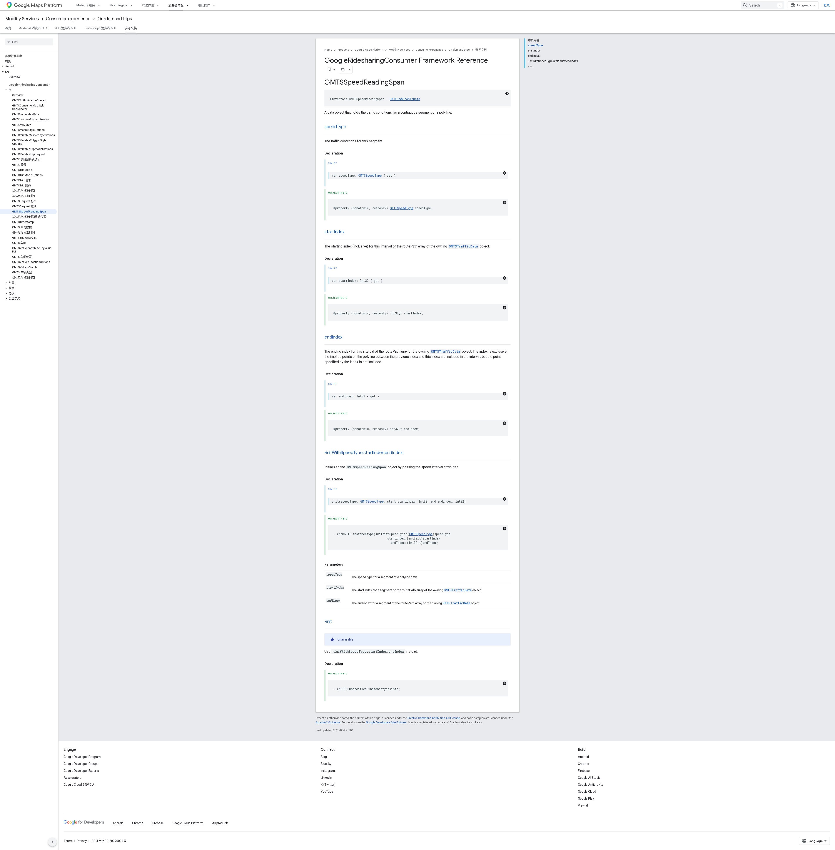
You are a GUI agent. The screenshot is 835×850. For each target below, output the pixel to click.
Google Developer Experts (81, 770)
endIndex (333, 337)
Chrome (583, 763)
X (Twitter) (328, 784)
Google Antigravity (590, 784)
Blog (324, 757)
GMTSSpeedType (370, 175)
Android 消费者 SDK (33, 28)
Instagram (328, 770)
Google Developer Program (82, 757)
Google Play (586, 798)
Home (328, 49)
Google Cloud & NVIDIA (79, 784)
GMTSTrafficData (463, 246)
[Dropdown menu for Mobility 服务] (100, 5)
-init (328, 621)
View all (583, 805)
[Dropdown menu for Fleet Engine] (132, 5)
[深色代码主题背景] (507, 93)
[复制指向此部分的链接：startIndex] (348, 232)
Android (583, 757)
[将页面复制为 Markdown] (343, 69)
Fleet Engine (118, 5)
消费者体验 (176, 5)
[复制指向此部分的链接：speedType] (350, 127)
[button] (28, 66)
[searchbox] (29, 41)
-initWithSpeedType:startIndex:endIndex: (364, 452)
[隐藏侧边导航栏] (52, 842)
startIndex (334, 232)
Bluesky (326, 763)
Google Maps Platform (369, 49)
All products (220, 823)
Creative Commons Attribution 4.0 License (433, 718)
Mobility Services (22, 19)
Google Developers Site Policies (386, 722)
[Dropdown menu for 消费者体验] (189, 5)
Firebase (584, 770)
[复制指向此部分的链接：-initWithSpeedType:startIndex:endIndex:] (408, 453)
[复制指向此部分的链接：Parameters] (347, 564)
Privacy (82, 841)
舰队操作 (204, 5)
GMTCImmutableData (405, 99)
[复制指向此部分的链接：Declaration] (347, 153)
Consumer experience (68, 19)
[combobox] (762, 5)
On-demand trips (114, 19)
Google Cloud (587, 791)
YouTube (327, 791)
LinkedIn (326, 777)
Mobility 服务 (85, 5)
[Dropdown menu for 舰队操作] (215, 5)
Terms (68, 841)
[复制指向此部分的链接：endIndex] (346, 337)
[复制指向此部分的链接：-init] (336, 621)
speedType (335, 126)
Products (343, 49)
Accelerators (72, 777)
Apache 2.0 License (328, 722)
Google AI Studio (589, 777)
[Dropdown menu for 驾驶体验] (159, 5)
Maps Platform (46, 5)
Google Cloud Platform (188, 823)
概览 (8, 28)
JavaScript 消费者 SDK (101, 28)
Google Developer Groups (81, 763)
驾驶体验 (148, 5)
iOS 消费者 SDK (66, 28)
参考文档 (131, 28)
